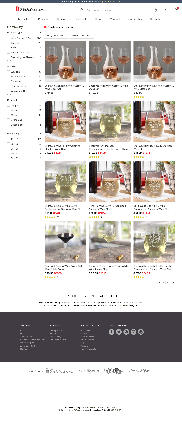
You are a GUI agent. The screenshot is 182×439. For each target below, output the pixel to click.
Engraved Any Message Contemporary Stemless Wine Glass (108, 147)
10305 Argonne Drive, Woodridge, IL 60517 (99, 407)
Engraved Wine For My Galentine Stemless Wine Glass (62, 147)
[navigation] (24, 95)
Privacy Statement (109, 305)
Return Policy (55, 337)
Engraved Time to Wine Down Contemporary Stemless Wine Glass (64, 208)
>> (172, 282)
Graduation (156, 19)
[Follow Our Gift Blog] (141, 332)
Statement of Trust (58, 340)
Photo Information (87, 337)
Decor (98, 19)
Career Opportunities (28, 346)
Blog (22, 334)
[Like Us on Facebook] (111, 332)
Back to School (135, 19)
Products (43, 19)
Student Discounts (88, 349)
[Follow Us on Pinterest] (126, 332)
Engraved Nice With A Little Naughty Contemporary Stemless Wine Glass (153, 268)
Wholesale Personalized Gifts (32, 340)
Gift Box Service (87, 340)
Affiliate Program (27, 343)
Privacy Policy (56, 330)
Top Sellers (24, 19)
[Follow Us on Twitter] (119, 332)
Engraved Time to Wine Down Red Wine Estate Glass (63, 268)
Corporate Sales (26, 337)
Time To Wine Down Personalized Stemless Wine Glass (107, 208)
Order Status (85, 334)
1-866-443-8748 (116, 410)
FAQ (82, 343)
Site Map (23, 349)
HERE (125, 305)
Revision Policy (56, 334)
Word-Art (115, 19)
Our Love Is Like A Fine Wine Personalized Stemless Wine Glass (151, 208)
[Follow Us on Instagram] (133, 332)
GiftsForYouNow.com (81, 410)
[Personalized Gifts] (31, 10)
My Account (85, 330)
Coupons (84, 346)
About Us (23, 330)
